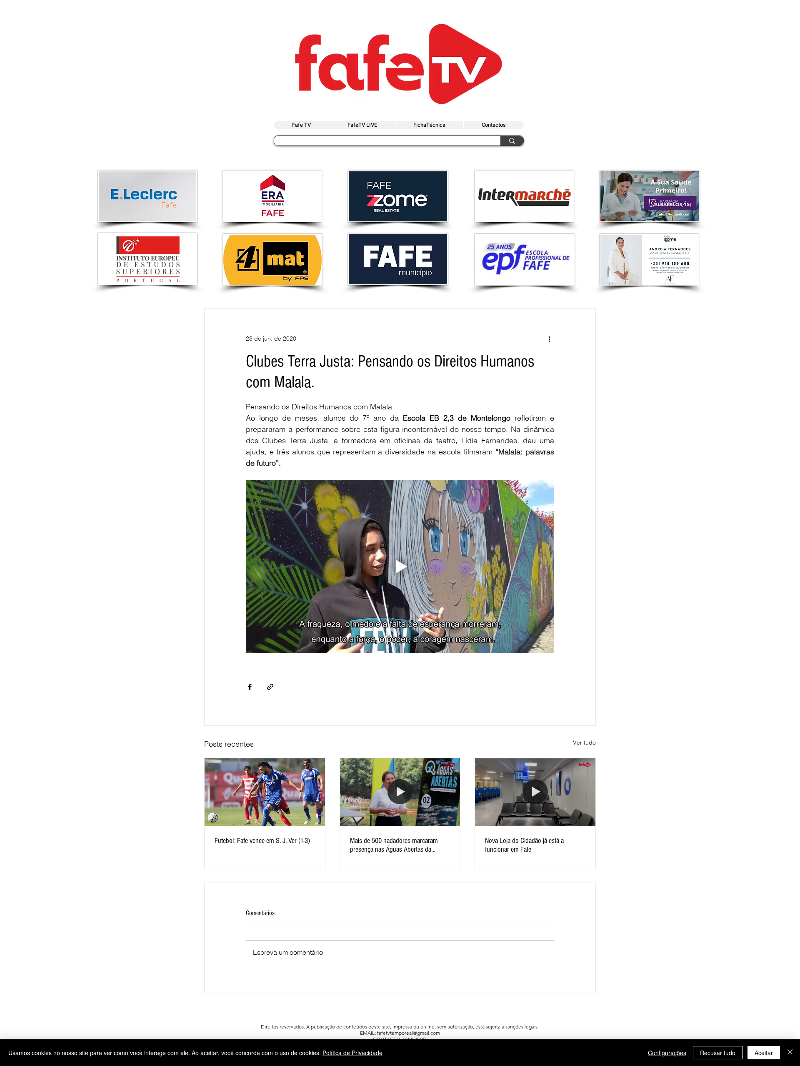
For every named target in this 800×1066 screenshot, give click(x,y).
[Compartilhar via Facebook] (250, 687)
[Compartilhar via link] (270, 687)
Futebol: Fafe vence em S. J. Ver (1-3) (262, 840)
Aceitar (764, 1052)
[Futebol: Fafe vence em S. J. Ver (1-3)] (265, 792)
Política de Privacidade (352, 1052)
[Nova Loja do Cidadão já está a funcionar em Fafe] (535, 792)
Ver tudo (584, 742)
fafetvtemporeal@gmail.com (408, 1033)
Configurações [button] (667, 1052)
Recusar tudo (717, 1052)
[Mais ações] (549, 339)
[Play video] (400, 566)
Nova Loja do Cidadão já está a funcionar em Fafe (524, 845)
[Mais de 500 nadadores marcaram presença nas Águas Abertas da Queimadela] (400, 792)
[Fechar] (790, 1052)
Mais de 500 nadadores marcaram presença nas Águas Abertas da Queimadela (394, 845)
